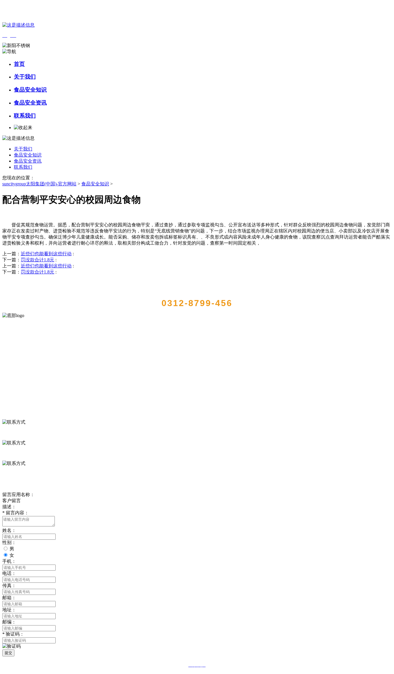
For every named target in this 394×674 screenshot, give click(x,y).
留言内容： (15, 512)
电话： (9, 573)
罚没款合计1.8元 (37, 259)
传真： (9, 585)
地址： (9, 609)
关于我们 (25, 77)
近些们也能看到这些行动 (46, 253)
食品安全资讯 (30, 103)
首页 (19, 64)
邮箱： (9, 597)
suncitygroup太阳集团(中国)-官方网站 (39, 183)
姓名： (9, 530)
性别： (9, 542)
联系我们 (25, 116)
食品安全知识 (30, 90)
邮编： (9, 621)
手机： (9, 561)
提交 (8, 653)
